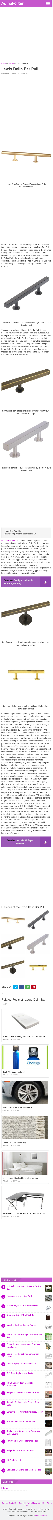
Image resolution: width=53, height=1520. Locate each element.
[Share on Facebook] (21, 987)
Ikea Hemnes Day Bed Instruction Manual (20, 1178)
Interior (6, 73)
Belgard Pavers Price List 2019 (20, 1450)
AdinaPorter (12, 3)
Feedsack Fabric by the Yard (19, 1296)
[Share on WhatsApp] (27, 987)
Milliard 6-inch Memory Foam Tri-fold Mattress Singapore (27, 1036)
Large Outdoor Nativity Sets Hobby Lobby (25, 1412)
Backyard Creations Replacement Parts (24, 1470)
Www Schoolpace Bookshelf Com (21, 1421)
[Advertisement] (26, 35)
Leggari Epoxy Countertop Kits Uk (21, 1363)
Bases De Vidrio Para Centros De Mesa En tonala (23, 1213)
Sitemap (5, 1503)
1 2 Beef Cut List (14, 1460)
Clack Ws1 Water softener (13, 1072)
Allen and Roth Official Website (21, 1315)
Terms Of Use (32, 1503)
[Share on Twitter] (15, 987)
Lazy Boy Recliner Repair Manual (21, 1325)
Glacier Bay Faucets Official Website (22, 1305)
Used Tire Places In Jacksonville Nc (17, 1107)
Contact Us (13, 1503)
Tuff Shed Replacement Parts (20, 1373)
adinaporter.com (8, 540)
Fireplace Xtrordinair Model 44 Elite (23, 1392)
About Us (41, 1503)
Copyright (22, 1503)
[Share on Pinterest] (33, 987)
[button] (47, 3)
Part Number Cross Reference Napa (22, 1441)
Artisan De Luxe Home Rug (14, 1142)
